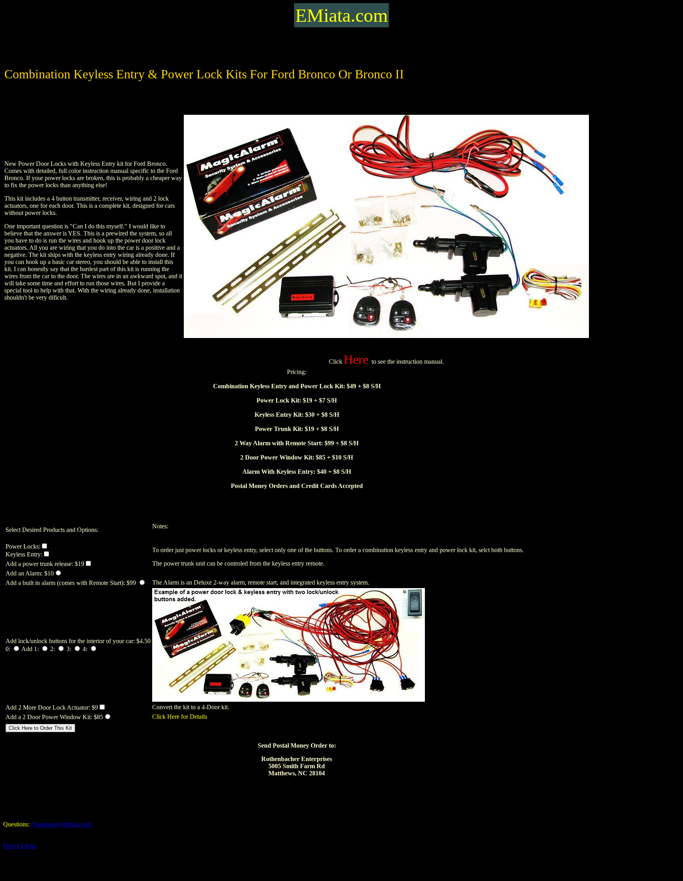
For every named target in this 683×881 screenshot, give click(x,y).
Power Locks (19, 845)
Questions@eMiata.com (61, 824)
